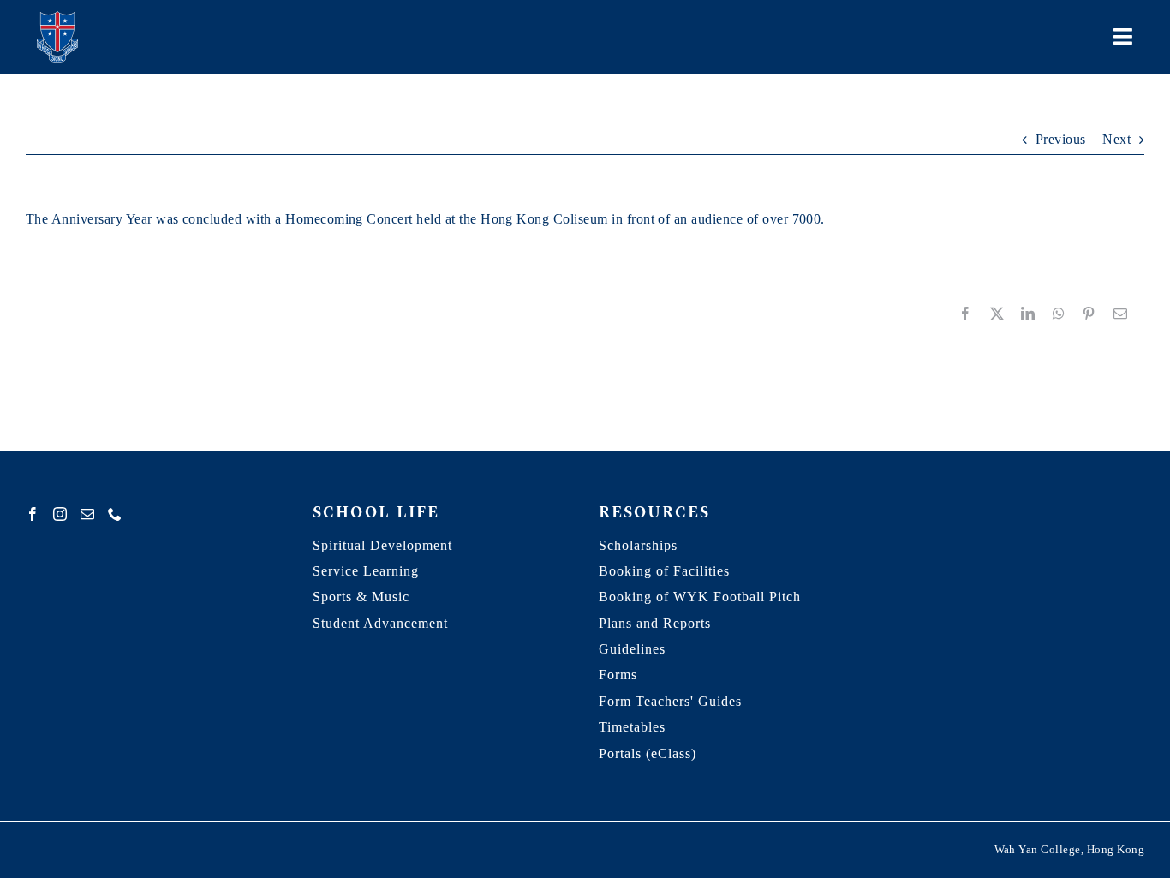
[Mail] (87, 514)
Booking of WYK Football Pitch (700, 596)
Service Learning (366, 571)
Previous (1061, 139)
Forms (618, 674)
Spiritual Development (382, 545)
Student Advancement (380, 623)
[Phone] (115, 514)
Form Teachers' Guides (670, 701)
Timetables (632, 727)
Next (1116, 139)
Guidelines (632, 649)
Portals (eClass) (647, 753)
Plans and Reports (655, 623)
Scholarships (638, 545)
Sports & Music (361, 596)
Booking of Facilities (664, 571)
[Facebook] (32, 514)
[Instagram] (60, 514)
